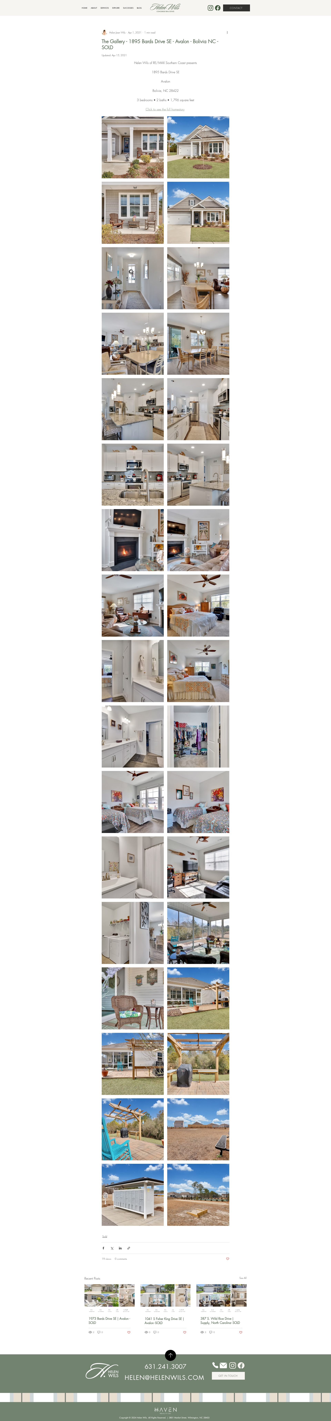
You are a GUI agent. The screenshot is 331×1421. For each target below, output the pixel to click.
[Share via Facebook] (103, 1248)
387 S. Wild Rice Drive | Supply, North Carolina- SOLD (220, 1320)
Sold (104, 1236)
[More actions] (227, 32)
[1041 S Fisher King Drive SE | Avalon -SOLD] (166, 1298)
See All (243, 1278)
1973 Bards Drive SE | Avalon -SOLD (109, 1320)
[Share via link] (128, 1248)
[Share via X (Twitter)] (111, 1248)
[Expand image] (133, 147)
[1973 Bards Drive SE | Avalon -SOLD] (109, 1298)
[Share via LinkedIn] (120, 1248)
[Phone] (215, 1365)
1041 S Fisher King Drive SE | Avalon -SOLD (164, 1321)
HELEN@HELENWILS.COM (164, 1378)
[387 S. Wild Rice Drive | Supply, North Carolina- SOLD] (221, 1298)
